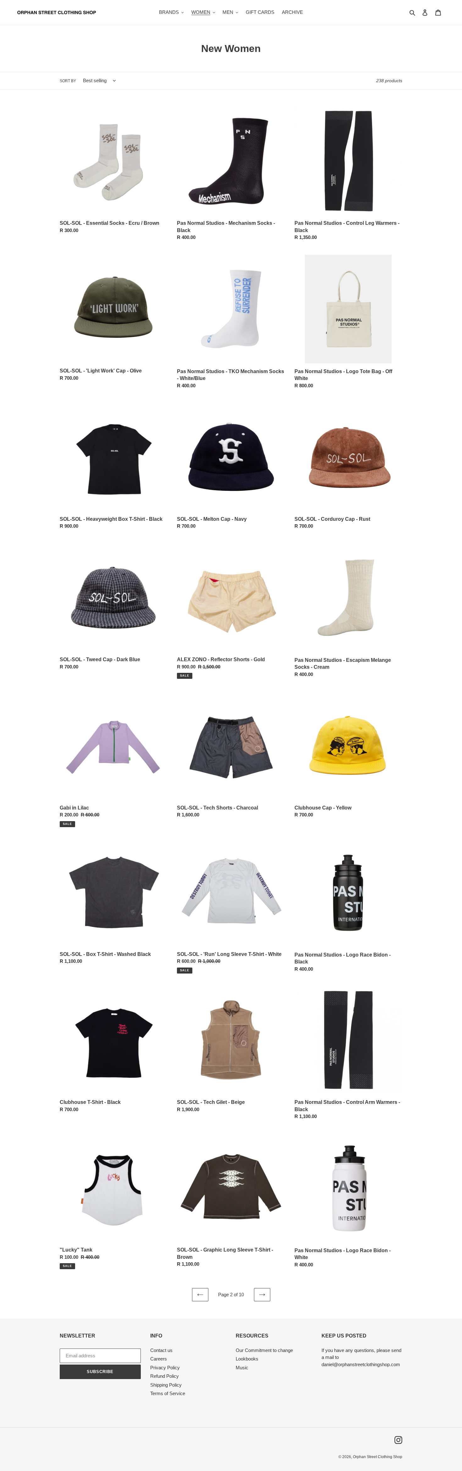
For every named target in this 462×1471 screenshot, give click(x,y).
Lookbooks (247, 1358)
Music (242, 1367)
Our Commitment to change (264, 1350)
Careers (158, 1358)
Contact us (161, 1350)
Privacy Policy (165, 1367)
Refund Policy (164, 1376)
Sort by (68, 81)
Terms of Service (167, 1393)
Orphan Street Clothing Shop (377, 1457)
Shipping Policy (166, 1385)
